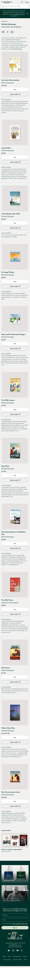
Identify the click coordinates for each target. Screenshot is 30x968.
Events (9, 956)
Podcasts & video (17, 956)
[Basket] (22, 2)
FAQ (25, 959)
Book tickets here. (16, 49)
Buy (15, 89)
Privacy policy (7, 959)
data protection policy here (20, 923)
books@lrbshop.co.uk (18, 14)
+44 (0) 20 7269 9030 (15, 947)
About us (25, 956)
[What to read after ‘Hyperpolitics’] (15, 840)
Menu (27, 2)
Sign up (15, 927)
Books (4, 956)
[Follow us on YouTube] (17, 950)
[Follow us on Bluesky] (9, 950)
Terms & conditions (17, 959)
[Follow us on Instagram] (13, 950)
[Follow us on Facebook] (21, 950)
